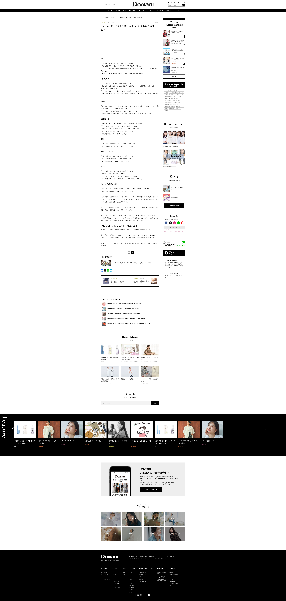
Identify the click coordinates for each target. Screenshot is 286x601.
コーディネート (104, 572)
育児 (167, 94)
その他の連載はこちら (174, 205)
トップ (102, 17)
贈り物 (131, 592)
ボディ (113, 579)
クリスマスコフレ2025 (116, 583)
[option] (25, 434)
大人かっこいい (180, 106)
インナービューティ (116, 587)
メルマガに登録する (151, 489)
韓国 (179, 100)
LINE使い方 (175, 104)
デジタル (124, 577)
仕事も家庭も (168, 96)
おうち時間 (181, 92)
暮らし (131, 572)
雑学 (124, 572)
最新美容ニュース (115, 581)
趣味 (182, 94)
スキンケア (114, 574)
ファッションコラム (105, 574)
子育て (131, 581)
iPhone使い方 (168, 104)
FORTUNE (160, 10)
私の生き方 (132, 587)
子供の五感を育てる (143, 572)
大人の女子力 (174, 92)
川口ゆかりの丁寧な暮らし (171, 100)
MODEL (152, 10)
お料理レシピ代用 (169, 102)
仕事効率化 (172, 94)
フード (131, 574)
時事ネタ (178, 108)
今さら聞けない (169, 90)
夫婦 (174, 96)
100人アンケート (114, 17)
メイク (113, 572)
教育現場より (142, 577)
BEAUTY (117, 10)
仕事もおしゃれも (173, 98)
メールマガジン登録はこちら (174, 227)
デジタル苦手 (177, 102)
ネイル (113, 585)
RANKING (177, 10)
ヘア (112, 577)
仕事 (124, 574)
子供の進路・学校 (142, 581)
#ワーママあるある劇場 (170, 106)
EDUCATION (143, 10)
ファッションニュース (105, 579)
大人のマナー (176, 90)
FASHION (109, 10)
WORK (124, 10)
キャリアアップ (180, 96)
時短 (167, 108)
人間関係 (167, 92)
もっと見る (174, 76)
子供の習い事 (142, 579)
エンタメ (131, 577)
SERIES (168, 10)
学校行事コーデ (142, 574)
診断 (167, 98)
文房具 (167, 110)
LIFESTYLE (133, 10)
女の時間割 (172, 108)
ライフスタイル (107, 17)
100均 (178, 94)
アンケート (173, 252)
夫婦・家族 (132, 585)
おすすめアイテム (104, 577)
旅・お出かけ (132, 583)
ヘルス (131, 579)
